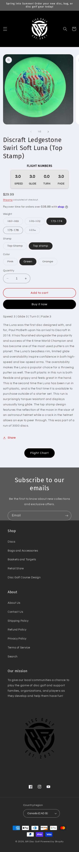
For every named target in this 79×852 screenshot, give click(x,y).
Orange (49, 262)
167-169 (15, 222)
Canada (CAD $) (37, 813)
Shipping (8, 200)
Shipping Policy (18, 620)
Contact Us (15, 611)
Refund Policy (17, 629)
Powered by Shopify (52, 842)
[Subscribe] (66, 515)
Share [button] (12, 437)
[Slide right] (48, 131)
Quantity (8, 270)
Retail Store (16, 568)
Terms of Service (19, 647)
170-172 (37, 222)
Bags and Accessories (23, 550)
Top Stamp (17, 247)
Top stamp (40, 245)
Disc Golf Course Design (24, 577)
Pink (12, 262)
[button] (5, 28)
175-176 (13, 230)
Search (12, 656)
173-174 (56, 221)
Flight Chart (39, 452)
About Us (14, 602)
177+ (34, 231)
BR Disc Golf (32, 842)
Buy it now (40, 304)
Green (28, 261)
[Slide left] (31, 131)
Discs (11, 541)
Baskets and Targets (22, 559)
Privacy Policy (17, 638)
